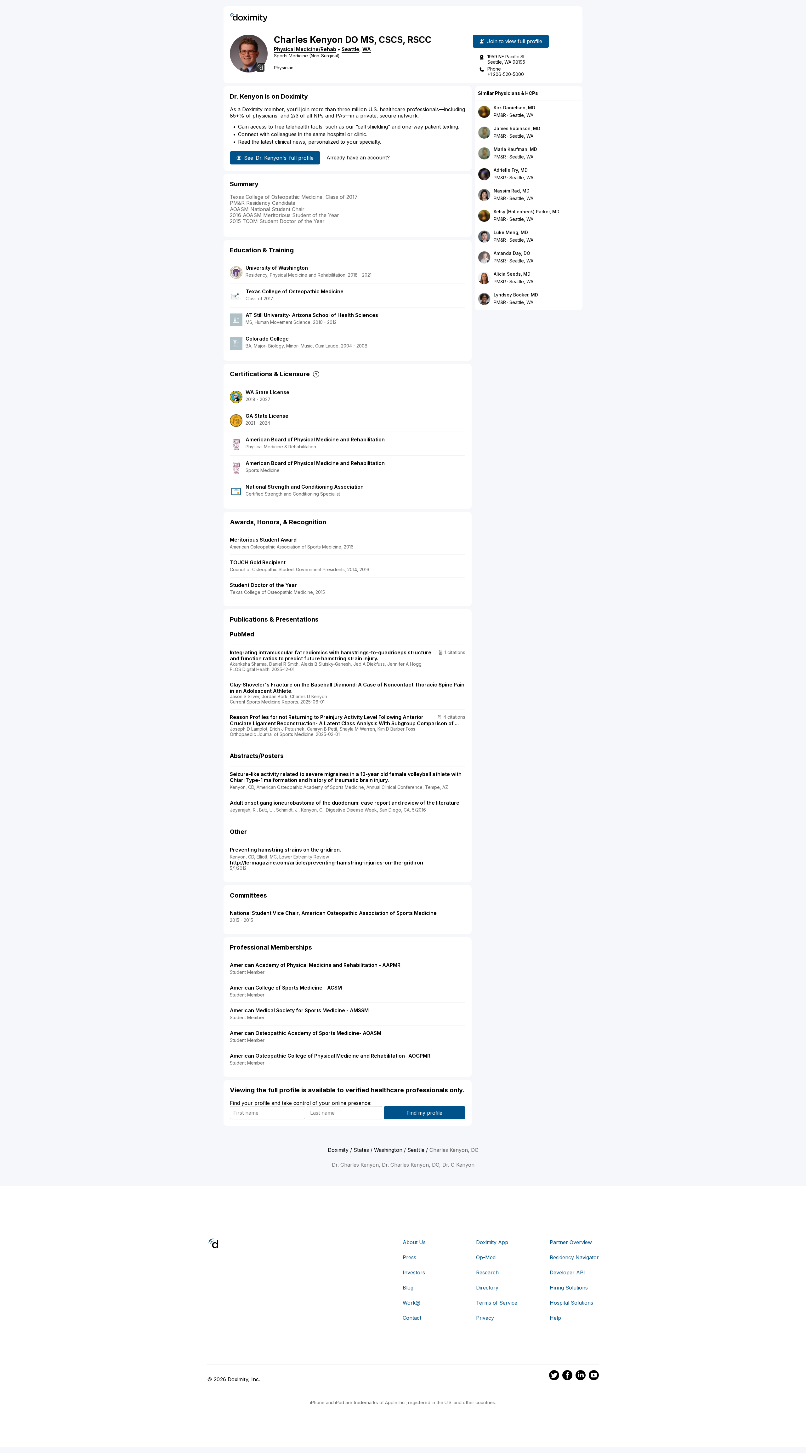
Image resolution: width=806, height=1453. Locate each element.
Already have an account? (358, 157)
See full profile (279, 158)
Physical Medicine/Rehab (305, 49)
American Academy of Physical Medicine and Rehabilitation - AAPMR (315, 965)
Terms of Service (496, 1303)
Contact (412, 1318)
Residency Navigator (574, 1257)
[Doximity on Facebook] (567, 1376)
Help (555, 1318)
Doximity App (492, 1242)
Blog (408, 1287)
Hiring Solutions (569, 1287)
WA (366, 49)
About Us (414, 1242)
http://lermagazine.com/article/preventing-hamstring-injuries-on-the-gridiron (326, 862)
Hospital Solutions (571, 1303)
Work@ (411, 1303)
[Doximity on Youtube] (594, 1376)
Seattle (350, 49)
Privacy (485, 1318)
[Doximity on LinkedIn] (581, 1376)
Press (409, 1257)
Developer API (567, 1272)
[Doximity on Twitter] (554, 1376)
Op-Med (486, 1257)
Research (487, 1272)
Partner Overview (571, 1242)
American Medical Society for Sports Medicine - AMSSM (299, 1010)
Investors (414, 1272)
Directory (487, 1287)
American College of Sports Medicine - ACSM (286, 988)
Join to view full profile (514, 41)
